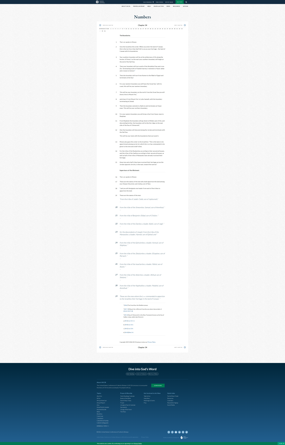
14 (136, 28)
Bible (98, 411)
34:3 (126, 321)
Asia (98, 405)
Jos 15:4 (130, 328)
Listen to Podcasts (141, 373)
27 (167, 28)
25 (162, 28)
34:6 (125, 305)
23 (157, 28)
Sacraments (123, 407)
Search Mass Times (125, 400)
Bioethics (99, 414)
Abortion (99, 396)
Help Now (179, 2)
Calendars (170, 400)
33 (182, 28)
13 (133, 28)
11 (128, 28)
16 (140, 28)
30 (174, 28)
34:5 (126, 328)
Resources (170, 398)
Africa (98, 398)
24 (160, 28)
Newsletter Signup (172, 403)
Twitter (168, 432)
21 (153, 28)
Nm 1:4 (131, 332)
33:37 (129, 311)
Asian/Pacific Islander (103, 407)
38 (132, 311)
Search (186, 2)
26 (165, 28)
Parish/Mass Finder (172, 396)
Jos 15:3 (130, 324)
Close (280, 443)
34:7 (125, 309)
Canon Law (100, 416)
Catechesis (100, 418)
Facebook (172, 432)
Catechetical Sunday (103, 420)
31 (177, 28)
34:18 (126, 332)
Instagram (183, 432)
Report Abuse (169, 2)
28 (169, 28)
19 (148, 28)
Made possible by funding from (171, 437)
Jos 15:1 (130, 321)
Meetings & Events (149, 400)
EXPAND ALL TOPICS (102, 426)
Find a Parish (159, 2)
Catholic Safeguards (102, 423)
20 (150, 28)
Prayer (122, 403)
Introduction (104, 28)
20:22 (125, 311)
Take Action (147, 396)
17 (143, 28)
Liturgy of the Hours (126, 409)
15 (138, 28)
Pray (145, 403)
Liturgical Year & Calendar (127, 405)
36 (105, 31)
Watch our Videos (153, 373)
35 (102, 31)
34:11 (126, 315)
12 (131, 28)
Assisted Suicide (101, 409)
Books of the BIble (125, 398)
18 (145, 28)
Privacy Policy (152, 342)
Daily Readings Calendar (154, 2)
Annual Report (101, 403)
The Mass (123, 411)
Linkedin (179, 432)
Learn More (158, 385)
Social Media (171, 405)
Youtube (176, 432)
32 (179, 28)
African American (102, 400)
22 (155, 28)
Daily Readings (147, 2)
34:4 (126, 324)
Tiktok (186, 432)
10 (126, 28)
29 (172, 28)
